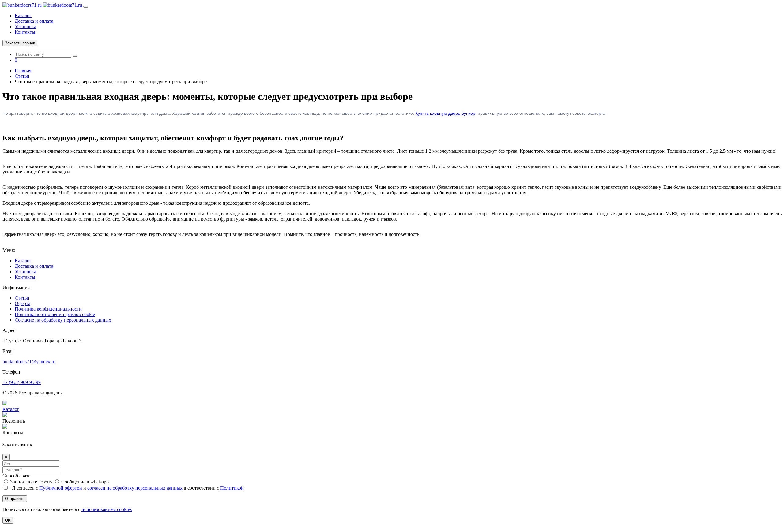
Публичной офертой (60, 488)
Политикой (232, 488)
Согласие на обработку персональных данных (63, 320)
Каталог (23, 15)
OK (8, 520)
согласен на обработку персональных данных (135, 488)
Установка (25, 26)
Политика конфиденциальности (48, 308)
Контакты (25, 32)
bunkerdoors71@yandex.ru (28, 361)
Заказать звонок (20, 43)
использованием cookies (106, 509)
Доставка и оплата (34, 21)
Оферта (22, 303)
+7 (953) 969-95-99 (21, 382)
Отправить (14, 498)
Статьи (22, 297)
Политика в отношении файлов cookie (55, 314)
